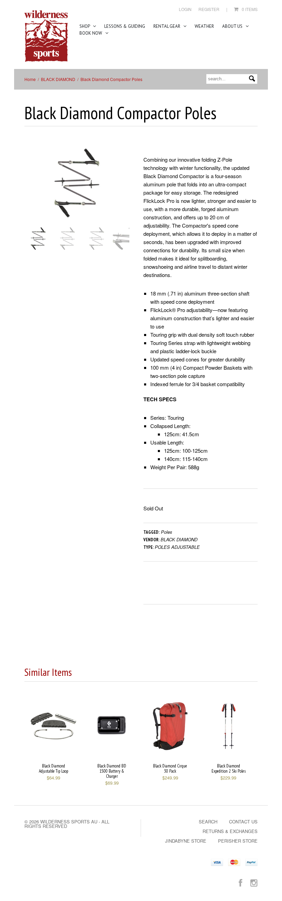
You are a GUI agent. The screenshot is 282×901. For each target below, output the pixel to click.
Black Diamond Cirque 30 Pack (170, 768)
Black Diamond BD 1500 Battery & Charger (111, 771)
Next (124, 189)
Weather (204, 26)
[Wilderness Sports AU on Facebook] (240, 882)
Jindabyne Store (185, 841)
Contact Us (243, 821)
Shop (85, 26)
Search (208, 821)
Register (208, 9)
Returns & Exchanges (230, 831)
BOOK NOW (91, 33)
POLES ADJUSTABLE (177, 547)
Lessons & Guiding (124, 26)
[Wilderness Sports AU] (46, 36)
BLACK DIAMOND (58, 79)
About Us (232, 26)
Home (30, 79)
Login (185, 9)
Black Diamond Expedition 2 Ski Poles (228, 768)
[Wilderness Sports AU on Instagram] (254, 882)
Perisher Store (238, 841)
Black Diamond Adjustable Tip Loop (53, 768)
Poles (166, 532)
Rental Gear (167, 26)
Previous (29, 189)
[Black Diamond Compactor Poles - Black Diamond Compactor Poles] (77, 183)
